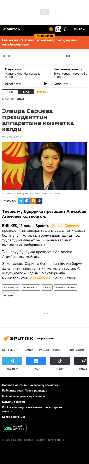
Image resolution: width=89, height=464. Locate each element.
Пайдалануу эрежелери (44, 385)
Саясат (47, 287)
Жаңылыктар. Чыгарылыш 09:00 (22, 75)
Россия (58, 350)
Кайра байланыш (13, 416)
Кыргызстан (11, 287)
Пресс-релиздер (36, 390)
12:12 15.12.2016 (12, 137)
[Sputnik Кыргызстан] (12, 31)
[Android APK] (15, 428)
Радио (44, 350)
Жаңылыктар (30, 287)
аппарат (8, 295)
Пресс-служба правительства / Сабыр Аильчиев (32, 193)
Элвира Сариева (65, 225)
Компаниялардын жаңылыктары (23, 396)
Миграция (76, 350)
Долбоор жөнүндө (14, 385)
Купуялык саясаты (14, 401)
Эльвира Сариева (66, 287)
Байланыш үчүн (12, 390)
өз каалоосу (40, 278)
